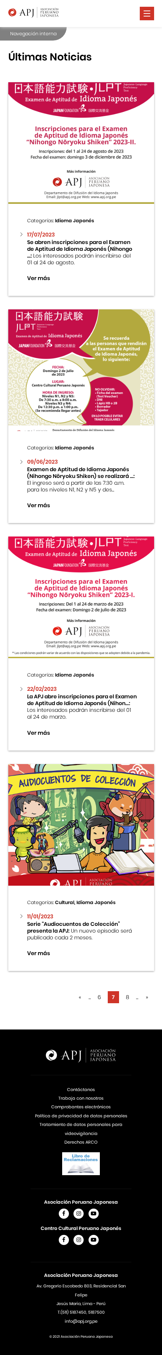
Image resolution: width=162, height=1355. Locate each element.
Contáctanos (81, 1090)
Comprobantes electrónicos (81, 1107)
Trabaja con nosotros (81, 1098)
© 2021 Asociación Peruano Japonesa (81, 1336)
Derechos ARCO (81, 1142)
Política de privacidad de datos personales (81, 1116)
